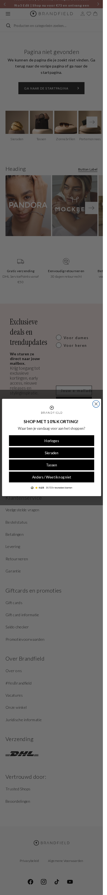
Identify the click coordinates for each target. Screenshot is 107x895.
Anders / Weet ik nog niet (51, 477)
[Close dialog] (95, 404)
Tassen (51, 465)
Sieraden (51, 453)
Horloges (51, 441)
